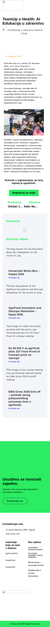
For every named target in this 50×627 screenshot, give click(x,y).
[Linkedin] (14, 609)
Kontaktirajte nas (15, 501)
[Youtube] (19, 609)
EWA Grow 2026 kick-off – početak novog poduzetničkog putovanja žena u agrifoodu (24, 398)
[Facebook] (3, 609)
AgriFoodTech (12, 553)
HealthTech (10, 560)
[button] (46, 5)
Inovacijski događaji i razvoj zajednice (35, 555)
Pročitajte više (14, 278)
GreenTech (10, 567)
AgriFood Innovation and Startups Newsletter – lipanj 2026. (24, 311)
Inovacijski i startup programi (35, 548)
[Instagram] (9, 609)
